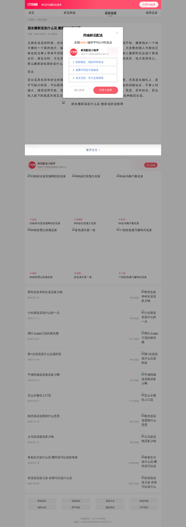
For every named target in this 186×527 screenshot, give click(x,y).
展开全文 (92, 150)
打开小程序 (149, 4)
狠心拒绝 (79, 90)
